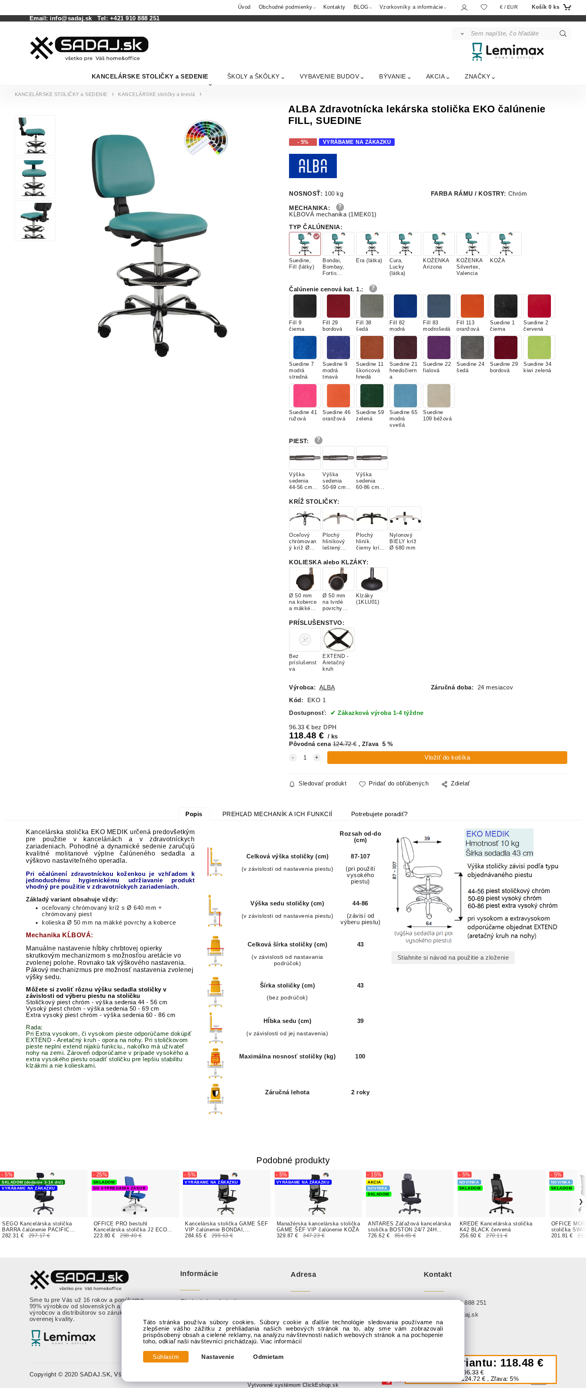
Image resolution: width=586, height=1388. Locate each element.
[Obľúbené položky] (484, 7)
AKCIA (435, 76)
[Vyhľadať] (461, 33)
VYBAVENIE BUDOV (330, 76)
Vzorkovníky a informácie (411, 7)
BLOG (361, 7)
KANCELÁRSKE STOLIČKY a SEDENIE (150, 76)
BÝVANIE (392, 76)
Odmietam (268, 1357)
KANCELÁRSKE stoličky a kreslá (156, 94)
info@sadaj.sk (73, 18)
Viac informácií (281, 1341)
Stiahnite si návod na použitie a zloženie (453, 957)
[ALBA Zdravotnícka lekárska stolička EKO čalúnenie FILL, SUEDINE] (160, 238)
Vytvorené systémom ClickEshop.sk (293, 1385)
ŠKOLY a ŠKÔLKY (253, 76)
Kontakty (334, 7)
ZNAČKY (477, 76)
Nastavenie (217, 1357)
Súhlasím (166, 1357)
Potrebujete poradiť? (379, 814)
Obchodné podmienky (286, 7)
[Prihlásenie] (464, 7)
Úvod (244, 7)
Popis (194, 814)
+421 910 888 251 (135, 18)
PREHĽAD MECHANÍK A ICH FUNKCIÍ (277, 814)
